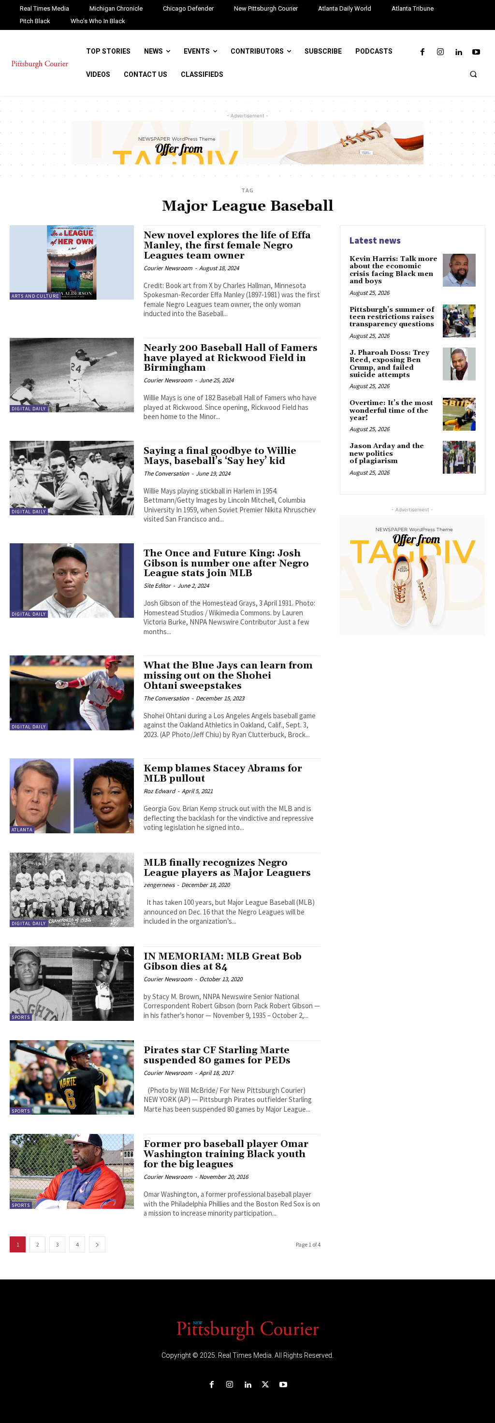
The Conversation (166, 473)
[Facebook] (422, 52)
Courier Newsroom (168, 268)
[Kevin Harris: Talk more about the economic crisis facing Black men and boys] (459, 270)
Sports (21, 1017)
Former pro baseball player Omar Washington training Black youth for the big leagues (226, 1154)
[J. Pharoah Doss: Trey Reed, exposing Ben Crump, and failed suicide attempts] (459, 364)
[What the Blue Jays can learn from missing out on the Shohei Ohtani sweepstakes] (72, 692)
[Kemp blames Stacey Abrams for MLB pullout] (72, 795)
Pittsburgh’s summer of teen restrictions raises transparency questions (391, 317)
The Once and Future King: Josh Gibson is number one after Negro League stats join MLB (226, 564)
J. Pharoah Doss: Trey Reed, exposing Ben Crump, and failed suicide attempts (389, 363)
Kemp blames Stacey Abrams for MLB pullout (223, 773)
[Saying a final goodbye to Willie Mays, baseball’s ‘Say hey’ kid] (72, 478)
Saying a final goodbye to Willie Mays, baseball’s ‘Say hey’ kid (220, 456)
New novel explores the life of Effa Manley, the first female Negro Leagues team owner (227, 245)
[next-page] (97, 1244)
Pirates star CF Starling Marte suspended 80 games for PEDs (217, 1055)
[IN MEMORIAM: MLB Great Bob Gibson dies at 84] (72, 983)
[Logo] (247, 1329)
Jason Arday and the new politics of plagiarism (386, 453)
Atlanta (22, 830)
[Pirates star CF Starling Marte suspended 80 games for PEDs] (72, 1077)
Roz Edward (159, 791)
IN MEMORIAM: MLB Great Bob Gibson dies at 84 (223, 962)
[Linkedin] (458, 52)
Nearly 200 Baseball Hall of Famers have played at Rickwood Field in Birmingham (231, 358)
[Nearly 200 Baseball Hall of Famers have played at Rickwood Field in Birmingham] (72, 375)
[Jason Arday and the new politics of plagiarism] (459, 457)
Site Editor (157, 585)
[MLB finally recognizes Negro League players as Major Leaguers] (72, 890)
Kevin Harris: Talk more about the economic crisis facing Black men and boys (393, 270)
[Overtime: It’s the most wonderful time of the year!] (459, 414)
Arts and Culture (35, 296)
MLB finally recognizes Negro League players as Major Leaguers (227, 868)
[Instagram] (440, 52)
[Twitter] (265, 1385)
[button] (473, 74)
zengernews (159, 885)
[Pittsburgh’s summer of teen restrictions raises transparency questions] (459, 321)
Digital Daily (29, 409)
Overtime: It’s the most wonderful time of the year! (391, 410)
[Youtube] (476, 52)
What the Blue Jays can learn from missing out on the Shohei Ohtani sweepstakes (228, 676)
